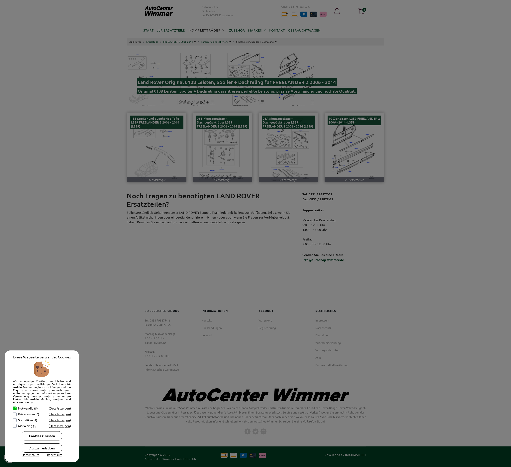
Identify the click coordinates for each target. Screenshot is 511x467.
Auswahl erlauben (42, 448)
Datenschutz (30, 455)
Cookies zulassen (42, 436)
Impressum (54, 455)
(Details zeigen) (60, 408)
